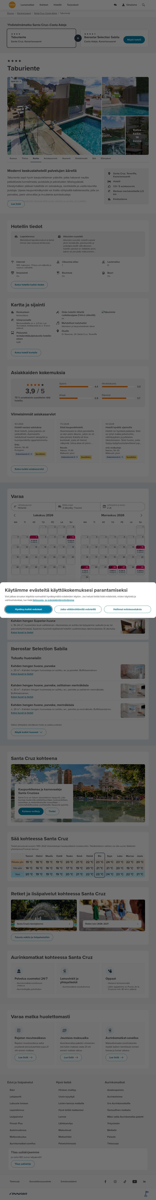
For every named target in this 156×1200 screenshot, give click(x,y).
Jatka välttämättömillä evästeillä (78, 609)
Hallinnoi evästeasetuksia (127, 609)
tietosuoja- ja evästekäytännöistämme (53, 600)
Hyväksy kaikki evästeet (28, 609)
